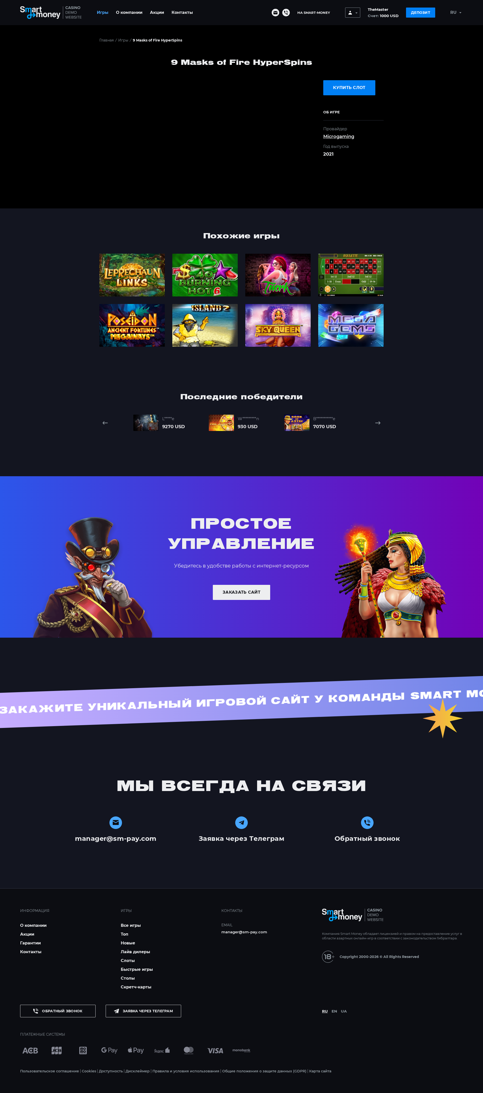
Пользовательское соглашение (49, 1071)
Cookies (89, 1071)
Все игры (131, 925)
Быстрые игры (137, 969)
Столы (128, 978)
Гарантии (30, 943)
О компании (129, 12)
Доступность (111, 1071)
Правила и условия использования (185, 1071)
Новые (128, 943)
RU (325, 1011)
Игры (102, 12)
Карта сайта (320, 1071)
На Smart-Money (313, 13)
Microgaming (338, 136)
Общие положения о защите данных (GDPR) (264, 1071)
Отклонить (356, 1087)
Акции (157, 12)
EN (334, 1011)
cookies (154, 1087)
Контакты (182, 12)
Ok (331, 1087)
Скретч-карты (136, 987)
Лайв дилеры (135, 951)
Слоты (128, 960)
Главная (106, 40)
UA (344, 1011)
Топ (124, 934)
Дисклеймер (138, 1071)
